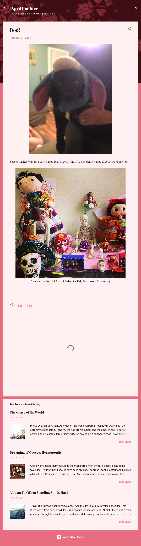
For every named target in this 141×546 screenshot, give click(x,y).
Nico (29, 305)
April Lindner (24, 8)
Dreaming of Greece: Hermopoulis (35, 452)
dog (20, 305)
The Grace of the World (27, 412)
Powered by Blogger (72, 537)
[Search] (136, 9)
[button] (129, 29)
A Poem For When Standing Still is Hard (39, 492)
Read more (124, 441)
